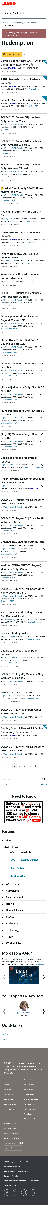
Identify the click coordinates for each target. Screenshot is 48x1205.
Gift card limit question (15, 633)
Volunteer (7, 1090)
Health (10, 903)
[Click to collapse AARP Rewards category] (3, 847)
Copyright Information (11, 1176)
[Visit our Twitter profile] (16, 1192)
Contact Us (28, 1080)
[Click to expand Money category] (4, 917)
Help (24, 13)
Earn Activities (19, 867)
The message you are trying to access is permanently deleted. (21, 33)
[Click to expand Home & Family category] (4, 911)
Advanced (43, 784)
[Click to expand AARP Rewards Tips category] (8, 852)
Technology (13, 930)
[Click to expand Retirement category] (4, 924)
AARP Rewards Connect (25, 859)
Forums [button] (31, 13)
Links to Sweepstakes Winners (20, 100)
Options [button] (24, 54)
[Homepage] (9, 4)
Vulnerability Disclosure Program (15, 1181)
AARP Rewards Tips (21, 852)
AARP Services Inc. (30, 1119)
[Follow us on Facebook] (7, 1192)
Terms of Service (26, 1162)
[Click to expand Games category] (4, 841)
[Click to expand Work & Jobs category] (4, 943)
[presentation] (4, 975)
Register (5, 1034)
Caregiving (12, 890)
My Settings (6, 13)
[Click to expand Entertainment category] (4, 897)
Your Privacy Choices (11, 1185)
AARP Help (12, 883)
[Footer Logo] (24, 1055)
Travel (9, 936)
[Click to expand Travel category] (4, 937)
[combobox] (24, 779)
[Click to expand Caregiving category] (4, 891)
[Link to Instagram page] (24, 1192)
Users (4, 784)
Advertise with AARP (31, 1099)
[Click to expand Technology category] (4, 930)
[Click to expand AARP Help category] (4, 884)
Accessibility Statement (12, 1167)
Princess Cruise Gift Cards (17, 692)
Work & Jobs (13, 943)
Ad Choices (35, 1181)
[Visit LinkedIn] (33, 1192)
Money (10, 916)
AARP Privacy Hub (10, 1162)
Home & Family (15, 910)
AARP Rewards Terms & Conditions (16, 1171)
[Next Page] (41, 765)
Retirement (13, 923)
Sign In (4, 1039)
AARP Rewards (31, 22)
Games (10, 840)
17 (36, 766)
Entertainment (14, 897)
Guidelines (17, 13)
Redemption (18, 876)
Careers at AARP (29, 1104)
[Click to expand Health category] (4, 904)
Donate (6, 1085)
